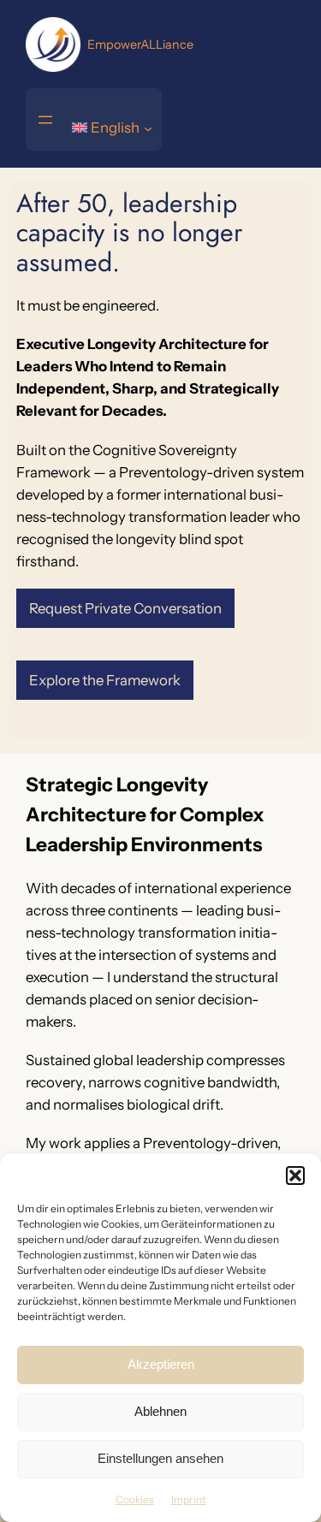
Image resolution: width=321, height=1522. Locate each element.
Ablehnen (160, 1411)
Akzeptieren (161, 1364)
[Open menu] (45, 120)
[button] (295, 1175)
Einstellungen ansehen (160, 1458)
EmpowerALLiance (140, 44)
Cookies (135, 1499)
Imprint (188, 1499)
